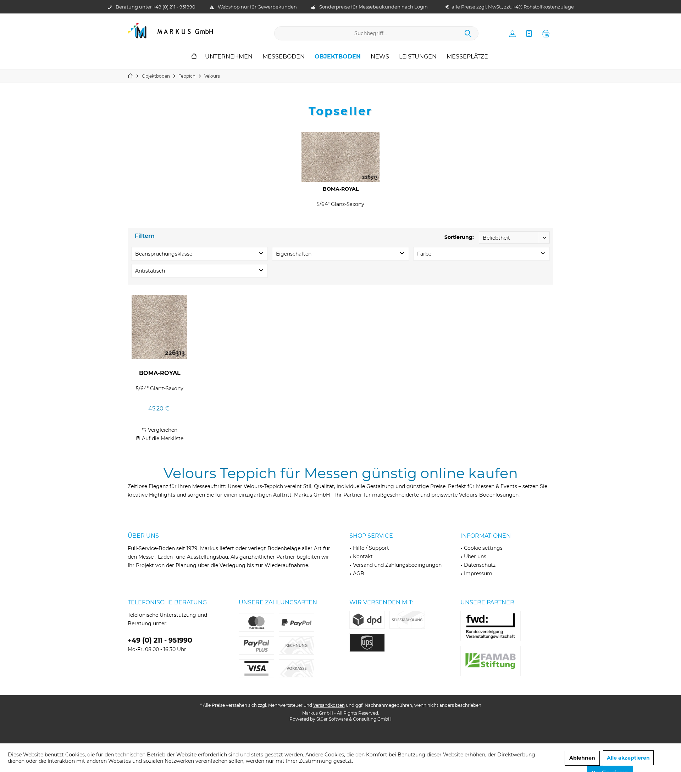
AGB (358, 573)
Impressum (478, 573)
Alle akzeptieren (628, 758)
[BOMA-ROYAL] (340, 157)
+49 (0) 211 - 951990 (174, 7)
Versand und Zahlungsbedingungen (397, 565)
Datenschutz (479, 565)
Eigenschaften (293, 254)
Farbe (424, 254)
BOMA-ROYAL (341, 189)
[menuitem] (545, 33)
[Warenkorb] (545, 33)
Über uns (475, 556)
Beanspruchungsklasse (163, 254)
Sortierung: (459, 237)
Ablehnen (582, 758)
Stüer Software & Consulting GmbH (354, 719)
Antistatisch (150, 271)
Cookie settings (483, 548)
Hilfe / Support (371, 548)
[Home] (194, 56)
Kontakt (363, 556)
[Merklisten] (529, 33)
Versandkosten (329, 705)
